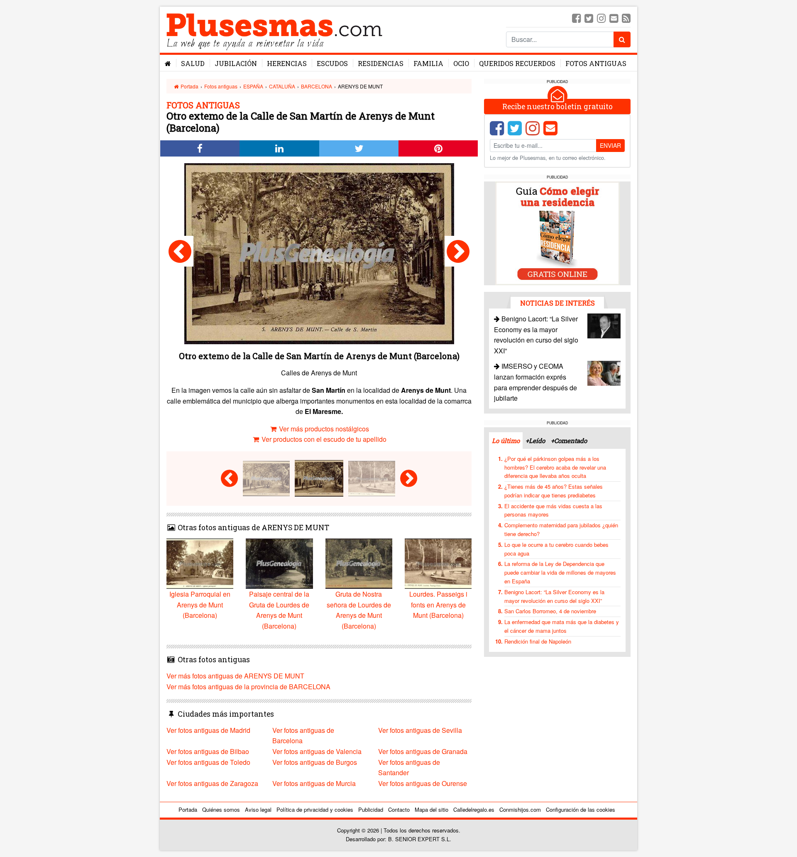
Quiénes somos (221, 809)
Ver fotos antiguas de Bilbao (207, 751)
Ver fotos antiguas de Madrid (208, 730)
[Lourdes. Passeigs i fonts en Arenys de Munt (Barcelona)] (458, 251)
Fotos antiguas (595, 63)
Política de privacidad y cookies (314, 809)
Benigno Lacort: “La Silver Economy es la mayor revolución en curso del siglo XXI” (554, 596)
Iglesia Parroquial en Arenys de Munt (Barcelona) (199, 604)
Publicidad (370, 809)
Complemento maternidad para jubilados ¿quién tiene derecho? (561, 529)
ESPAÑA (253, 86)
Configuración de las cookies (580, 809)
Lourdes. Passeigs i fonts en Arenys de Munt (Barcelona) (438, 604)
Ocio (461, 63)
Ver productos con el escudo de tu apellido (323, 439)
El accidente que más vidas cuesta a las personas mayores (553, 510)
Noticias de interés (557, 303)
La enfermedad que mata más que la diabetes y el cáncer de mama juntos (561, 626)
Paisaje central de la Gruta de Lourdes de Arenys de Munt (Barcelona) (279, 610)
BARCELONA (316, 86)
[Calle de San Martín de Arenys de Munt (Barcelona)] (179, 251)
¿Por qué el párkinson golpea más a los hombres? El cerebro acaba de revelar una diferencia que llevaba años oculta (555, 467)
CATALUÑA (282, 86)
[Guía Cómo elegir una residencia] (557, 233)
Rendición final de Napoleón (537, 641)
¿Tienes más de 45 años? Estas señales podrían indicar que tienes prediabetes (553, 490)
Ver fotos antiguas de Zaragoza (212, 783)
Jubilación (236, 63)
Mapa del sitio (431, 809)
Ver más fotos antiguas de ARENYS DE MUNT (235, 676)
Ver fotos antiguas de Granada (422, 751)
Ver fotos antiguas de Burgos (314, 762)
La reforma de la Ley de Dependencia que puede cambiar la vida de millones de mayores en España (560, 572)
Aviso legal (258, 809)
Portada (188, 86)
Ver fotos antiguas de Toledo (208, 762)
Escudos (332, 63)
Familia (428, 63)
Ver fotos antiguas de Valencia (317, 751)
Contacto (399, 809)
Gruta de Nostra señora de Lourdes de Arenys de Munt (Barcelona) (359, 610)
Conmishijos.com (520, 809)
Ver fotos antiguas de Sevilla (420, 730)
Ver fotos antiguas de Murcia (314, 783)
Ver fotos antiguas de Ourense (422, 783)
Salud (193, 63)
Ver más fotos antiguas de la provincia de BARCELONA (248, 686)
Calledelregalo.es (473, 809)
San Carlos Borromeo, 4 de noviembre (550, 611)
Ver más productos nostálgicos (323, 428)
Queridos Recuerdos (517, 63)
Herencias (287, 63)
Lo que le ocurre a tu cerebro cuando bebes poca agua (556, 549)
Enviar (610, 145)
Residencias (380, 63)
